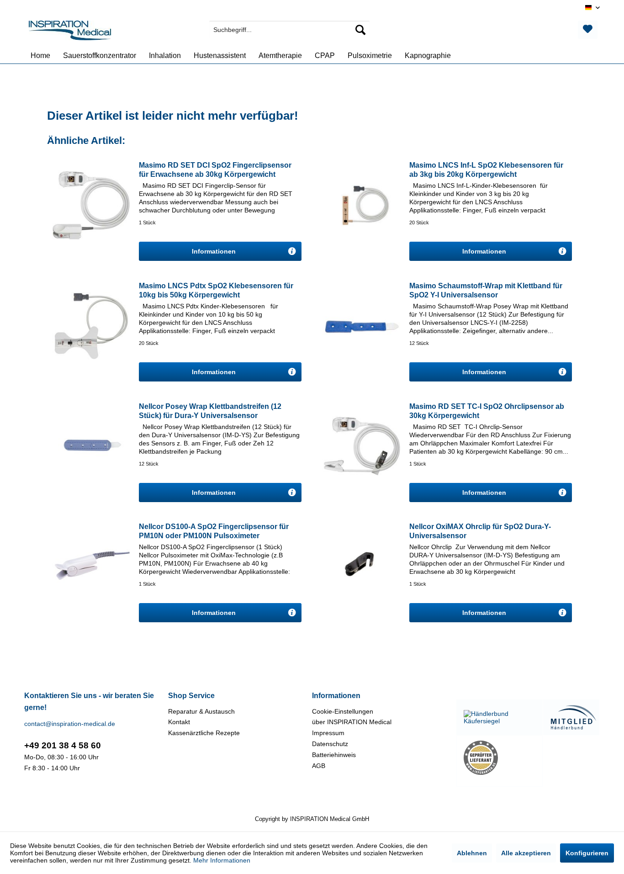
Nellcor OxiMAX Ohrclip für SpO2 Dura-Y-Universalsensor (480, 531)
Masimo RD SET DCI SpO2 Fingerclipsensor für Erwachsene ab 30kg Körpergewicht (215, 169)
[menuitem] (289, 30)
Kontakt (179, 722)
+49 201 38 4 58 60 (62, 745)
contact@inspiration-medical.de (69, 723)
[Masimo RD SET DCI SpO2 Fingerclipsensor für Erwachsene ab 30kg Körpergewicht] (91, 205)
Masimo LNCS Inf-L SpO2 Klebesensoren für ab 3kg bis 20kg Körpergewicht (486, 169)
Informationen (215, 251)
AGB (318, 765)
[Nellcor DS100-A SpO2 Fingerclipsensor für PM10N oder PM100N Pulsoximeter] (91, 566)
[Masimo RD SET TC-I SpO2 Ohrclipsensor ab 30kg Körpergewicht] (361, 446)
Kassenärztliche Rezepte (204, 732)
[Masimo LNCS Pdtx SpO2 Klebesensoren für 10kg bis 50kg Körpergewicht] (91, 325)
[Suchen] (360, 30)
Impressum (328, 732)
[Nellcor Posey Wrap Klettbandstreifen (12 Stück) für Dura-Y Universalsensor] (91, 446)
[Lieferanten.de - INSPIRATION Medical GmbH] (499, 758)
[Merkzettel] (588, 30)
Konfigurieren (587, 853)
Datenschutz (330, 743)
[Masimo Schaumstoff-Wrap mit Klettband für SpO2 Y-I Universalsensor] (361, 325)
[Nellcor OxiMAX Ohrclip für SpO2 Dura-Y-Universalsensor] (361, 566)
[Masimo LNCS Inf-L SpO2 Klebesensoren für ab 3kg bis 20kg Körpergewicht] (361, 205)
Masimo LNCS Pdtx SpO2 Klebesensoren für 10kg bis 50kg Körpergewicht (216, 290)
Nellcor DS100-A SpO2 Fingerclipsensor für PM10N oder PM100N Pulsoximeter (214, 531)
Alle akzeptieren (526, 853)
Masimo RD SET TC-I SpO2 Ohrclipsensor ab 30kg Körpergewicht (486, 411)
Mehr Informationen (221, 860)
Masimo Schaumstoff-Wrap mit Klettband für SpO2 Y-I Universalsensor (485, 290)
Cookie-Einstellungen (342, 711)
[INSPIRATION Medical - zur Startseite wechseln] (70, 32)
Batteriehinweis (334, 754)
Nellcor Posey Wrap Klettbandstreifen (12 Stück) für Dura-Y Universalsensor (210, 411)
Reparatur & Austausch (201, 711)
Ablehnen (472, 853)
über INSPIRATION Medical (351, 722)
